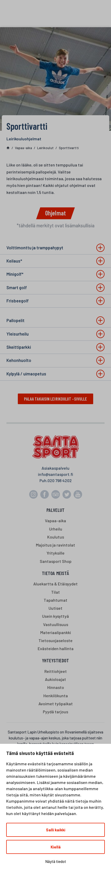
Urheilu (55, 528)
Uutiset (55, 608)
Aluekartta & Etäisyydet (55, 583)
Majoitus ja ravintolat (55, 544)
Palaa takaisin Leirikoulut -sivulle (55, 398)
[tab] (55, 248)
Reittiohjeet (55, 671)
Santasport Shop (56, 561)
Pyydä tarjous (55, 711)
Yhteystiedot (55, 660)
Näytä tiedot (55, 861)
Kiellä (56, 847)
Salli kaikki (55, 829)
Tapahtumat (55, 600)
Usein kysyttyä (55, 616)
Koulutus (55, 536)
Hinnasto (55, 687)
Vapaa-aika (55, 520)
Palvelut (55, 510)
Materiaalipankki (55, 632)
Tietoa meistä (55, 573)
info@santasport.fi (55, 474)
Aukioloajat (55, 679)
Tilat (55, 592)
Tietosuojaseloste (55, 640)
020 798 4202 (59, 480)
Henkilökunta (55, 695)
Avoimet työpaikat (55, 703)
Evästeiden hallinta (56, 648)
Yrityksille (55, 552)
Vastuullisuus (55, 624)
